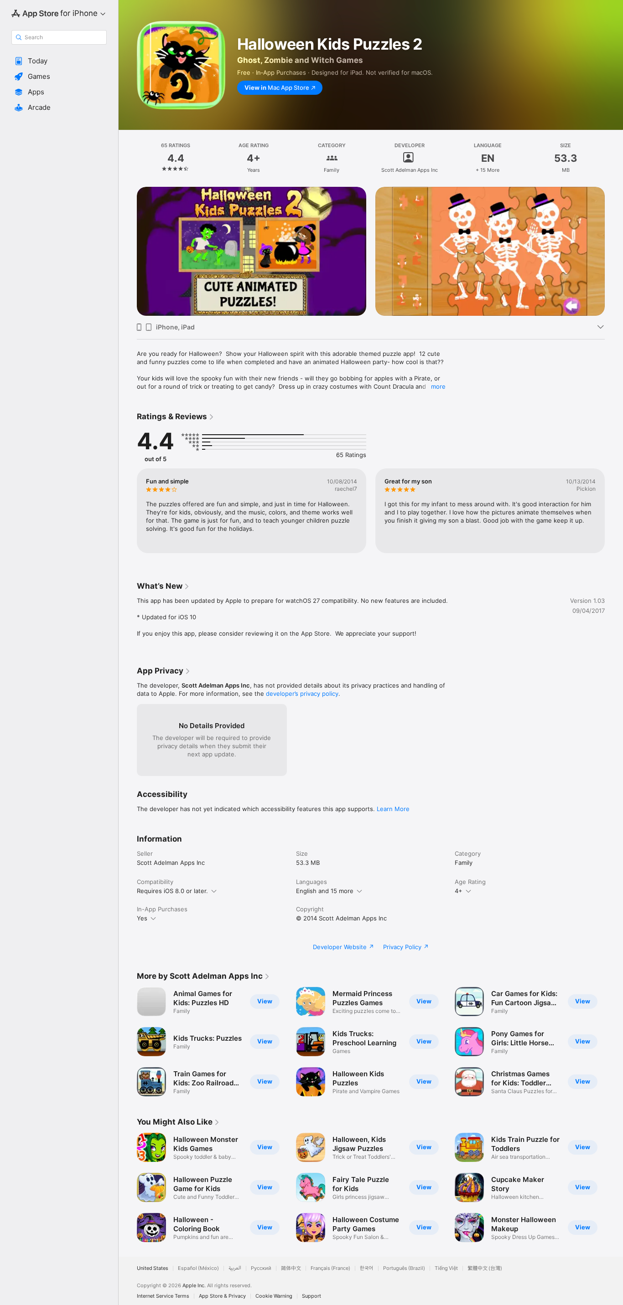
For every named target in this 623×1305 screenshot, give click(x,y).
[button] (59, 61)
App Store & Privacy (222, 1296)
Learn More (393, 808)
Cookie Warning (273, 1296)
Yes (142, 918)
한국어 (367, 1268)
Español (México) (198, 1268)
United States (152, 1268)
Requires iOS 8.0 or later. (172, 890)
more (438, 386)
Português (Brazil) (404, 1268)
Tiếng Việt (446, 1268)
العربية (234, 1268)
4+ (458, 890)
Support (311, 1296)
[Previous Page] (127, 238)
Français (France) (330, 1268)
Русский (261, 1268)
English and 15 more (324, 890)
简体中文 (291, 1268)
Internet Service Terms (163, 1296)
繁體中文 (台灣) (484, 1268)
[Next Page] (613, 238)
